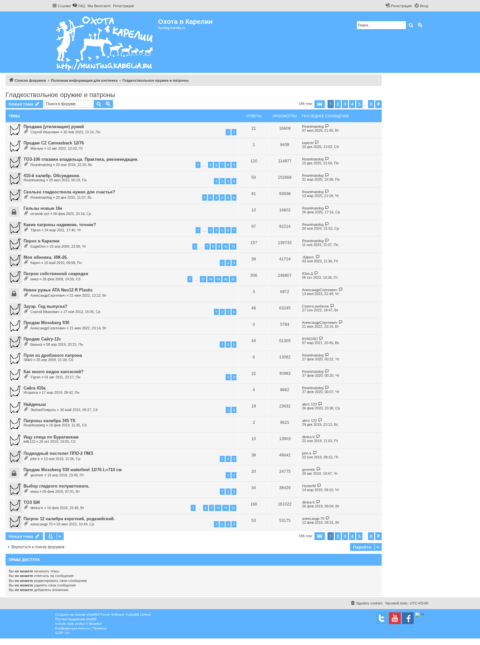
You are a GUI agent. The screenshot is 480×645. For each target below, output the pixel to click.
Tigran (35, 230)
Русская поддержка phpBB (76, 619)
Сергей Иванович (44, 132)
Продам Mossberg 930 (46, 322)
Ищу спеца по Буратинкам (51, 437)
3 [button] (345, 104)
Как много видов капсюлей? (54, 371)
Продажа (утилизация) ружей (54, 126)
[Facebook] (408, 618)
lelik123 (29, 441)
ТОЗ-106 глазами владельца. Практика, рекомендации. (81, 159)
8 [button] (371, 104)
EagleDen (38, 246)
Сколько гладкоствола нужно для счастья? (69, 192)
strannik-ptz (39, 214)
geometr (36, 475)
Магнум (36, 148)
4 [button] (352, 104)
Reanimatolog (313, 126)
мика (34, 279)
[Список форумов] (105, 42)
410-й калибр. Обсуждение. (52, 175)
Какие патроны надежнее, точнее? (60, 224)
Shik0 (28, 360)
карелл (307, 143)
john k (35, 459)
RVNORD (310, 339)
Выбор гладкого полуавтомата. (56, 486)
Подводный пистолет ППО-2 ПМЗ (58, 453)
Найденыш (35, 404)
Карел (35, 263)
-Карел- (308, 257)
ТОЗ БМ (32, 502)
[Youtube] (395, 618)
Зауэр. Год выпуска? (45, 306)
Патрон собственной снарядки (56, 273)
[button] (319, 104)
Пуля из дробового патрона (53, 355)
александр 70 (41, 524)
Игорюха (31, 392)
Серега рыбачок (315, 306)
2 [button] (338, 104)
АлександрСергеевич (48, 295)
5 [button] (359, 104)
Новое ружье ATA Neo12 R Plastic (58, 290)
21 (233, 279)
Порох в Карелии (41, 241)
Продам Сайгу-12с (42, 339)
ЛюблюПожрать (43, 410)
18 (210, 279)
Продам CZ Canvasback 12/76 (54, 143)
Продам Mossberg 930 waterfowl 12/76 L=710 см (73, 469)
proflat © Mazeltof (88, 623)
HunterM (309, 486)
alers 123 (309, 404)
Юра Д (307, 273)
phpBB (92, 614)
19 (218, 279)
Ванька (36, 344)
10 (225, 246)
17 (203, 279)
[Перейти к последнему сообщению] (327, 126)
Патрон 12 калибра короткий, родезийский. (69, 518)
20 (225, 279)
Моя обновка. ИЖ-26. (46, 257)
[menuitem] (78, 6)
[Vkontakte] (382, 618)
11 (233, 246)
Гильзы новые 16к (43, 208)
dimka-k (308, 437)
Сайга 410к (35, 388)
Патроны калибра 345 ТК (49, 420)
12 (233, 508)
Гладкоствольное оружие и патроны (60, 94)
